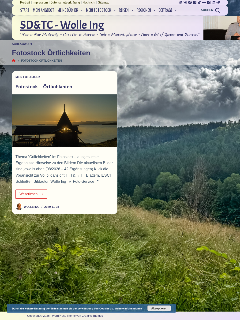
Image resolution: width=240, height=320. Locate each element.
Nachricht (88, 2)
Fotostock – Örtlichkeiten (43, 86)
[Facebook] (190, 2)
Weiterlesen (33, 195)
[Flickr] (204, 2)
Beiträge (165, 10)
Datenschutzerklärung (65, 2)
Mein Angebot (43, 10)
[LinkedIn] (213, 2)
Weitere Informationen (128, 308)
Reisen (124, 10)
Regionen (144, 10)
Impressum (40, 2)
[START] (13, 61)
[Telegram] (218, 2)
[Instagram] (194, 2)
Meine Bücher (67, 10)
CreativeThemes (92, 315)
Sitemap (103, 2)
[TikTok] (199, 2)
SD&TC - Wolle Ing (62, 25)
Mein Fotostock (98, 10)
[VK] (185, 2)
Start (25, 10)
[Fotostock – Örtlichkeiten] (64, 120)
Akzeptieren (159, 308)
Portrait (25, 2)
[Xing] (208, 2)
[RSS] (180, 2)
